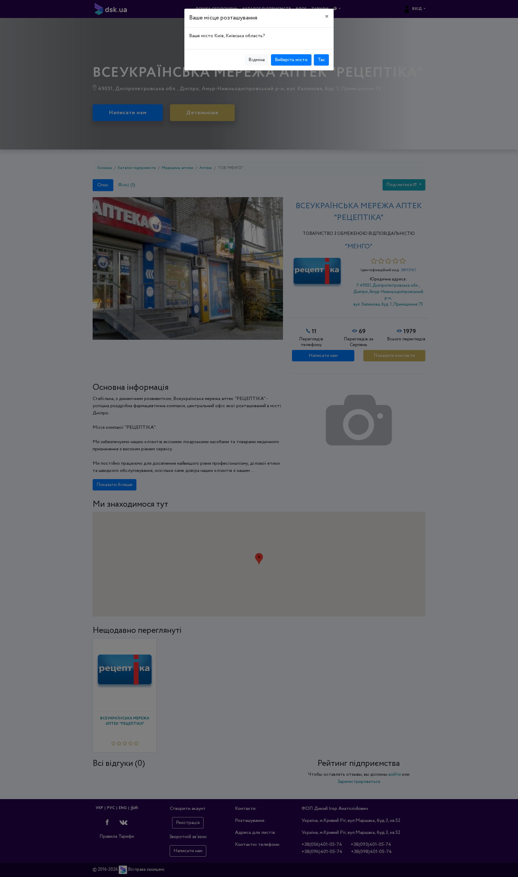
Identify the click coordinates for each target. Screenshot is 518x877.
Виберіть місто (291, 59)
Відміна (257, 59)
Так (321, 59)
